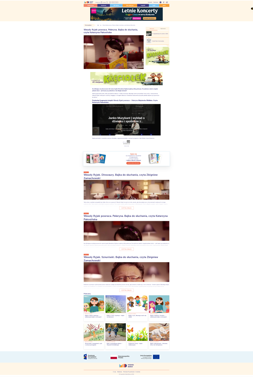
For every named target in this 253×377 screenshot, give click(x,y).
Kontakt (150, 2)
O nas (114, 372)
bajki (154, 5)
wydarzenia (90, 5)
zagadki (143, 5)
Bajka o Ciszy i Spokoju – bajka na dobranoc (115, 316)
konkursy (103, 5)
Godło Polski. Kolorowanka (158, 41)
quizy (164, 5)
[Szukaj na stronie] (105, 2)
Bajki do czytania (88, 313)
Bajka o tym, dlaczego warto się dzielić (137, 316)
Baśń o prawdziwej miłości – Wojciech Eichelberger (114, 344)
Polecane (152, 28)
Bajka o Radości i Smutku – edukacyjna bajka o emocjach (158, 316)
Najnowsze (163, 28)
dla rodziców (129, 5)
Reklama (155, 2)
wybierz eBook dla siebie (133, 163)
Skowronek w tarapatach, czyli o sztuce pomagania (93, 344)
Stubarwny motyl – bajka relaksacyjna (135, 344)
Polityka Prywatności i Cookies (131, 372)
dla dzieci (116, 5)
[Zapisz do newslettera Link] (167, 2)
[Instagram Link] (160, 2)
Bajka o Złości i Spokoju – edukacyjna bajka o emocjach (93, 316)
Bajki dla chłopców (111, 341)
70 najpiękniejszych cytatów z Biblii (160, 33)
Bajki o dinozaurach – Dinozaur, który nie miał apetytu (159, 344)
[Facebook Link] (163, 2)
